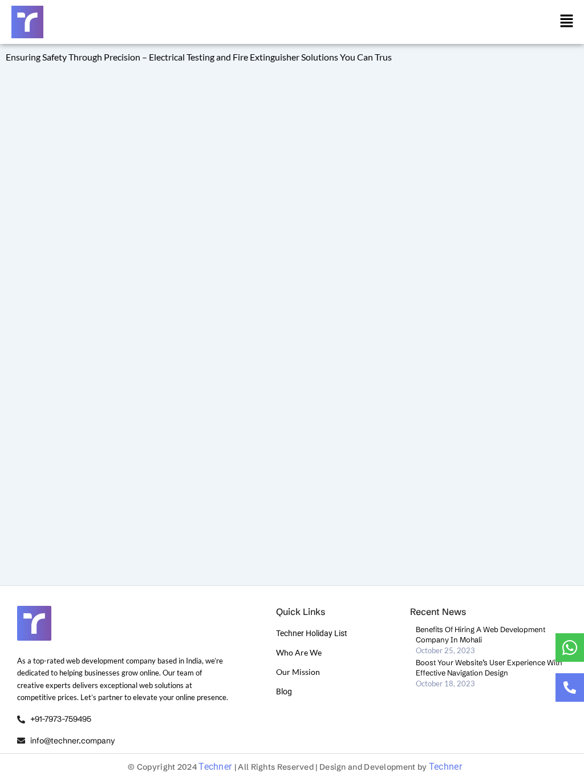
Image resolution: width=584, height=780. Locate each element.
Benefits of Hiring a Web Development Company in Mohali (480, 634)
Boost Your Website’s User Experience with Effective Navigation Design (489, 667)
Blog (284, 691)
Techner (216, 766)
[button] (566, 21)
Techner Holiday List (311, 633)
